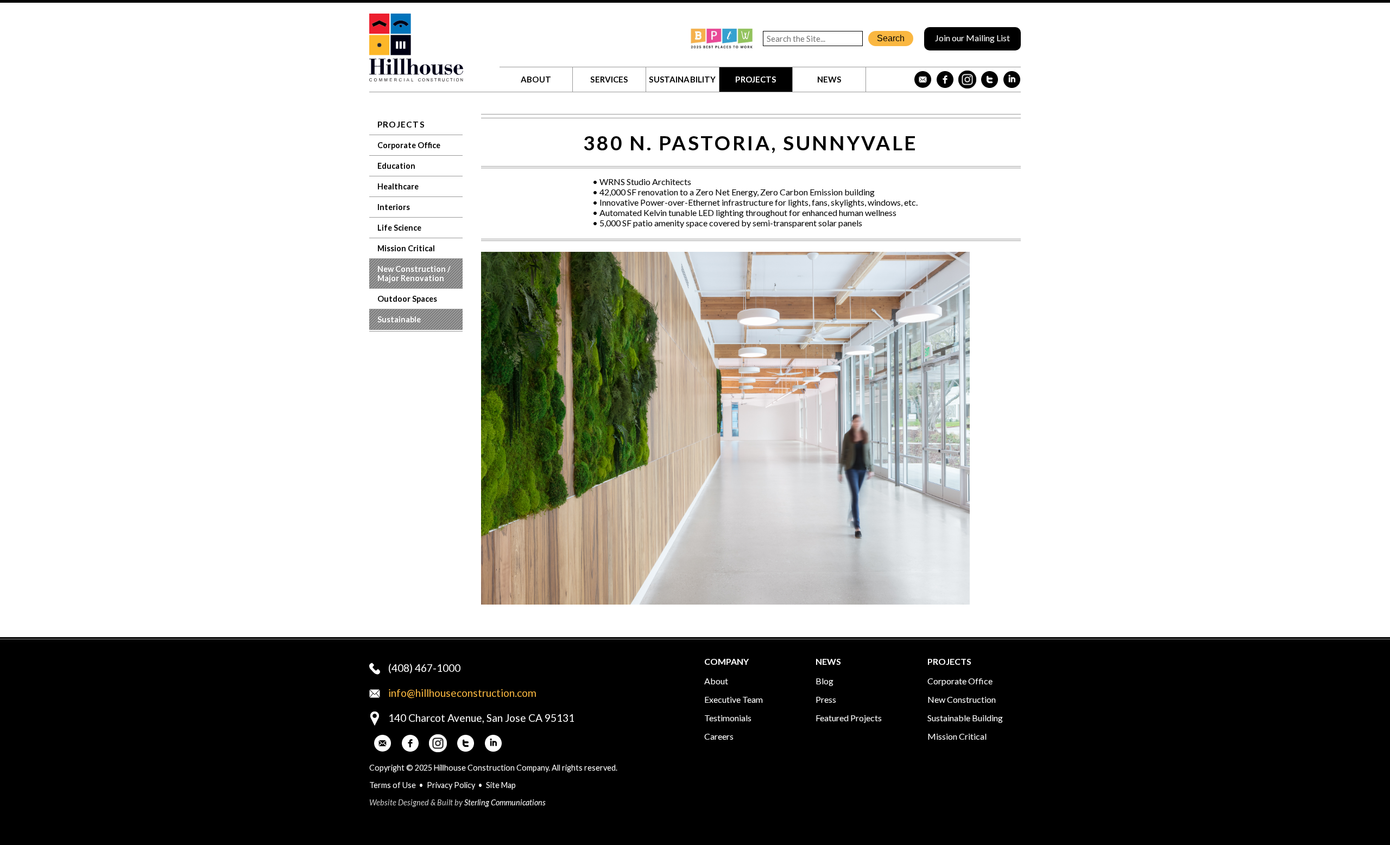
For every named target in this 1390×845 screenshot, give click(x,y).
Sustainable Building (965, 718)
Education (396, 165)
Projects (755, 79)
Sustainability (682, 79)
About (536, 79)
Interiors (393, 207)
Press (826, 699)
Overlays (1005, 267)
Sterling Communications (505, 802)
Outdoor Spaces (407, 298)
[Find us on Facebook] (945, 79)
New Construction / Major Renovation (414, 273)
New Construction (961, 699)
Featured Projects (849, 718)
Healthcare (398, 186)
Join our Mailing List (972, 38)
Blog (824, 681)
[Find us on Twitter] (990, 79)
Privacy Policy (451, 785)
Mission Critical (406, 248)
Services (609, 79)
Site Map (501, 785)
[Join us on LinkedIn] (1012, 79)
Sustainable (399, 319)
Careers (719, 736)
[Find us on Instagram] (967, 79)
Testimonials (727, 718)
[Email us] (923, 79)
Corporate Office (408, 145)
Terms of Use (392, 785)
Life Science (399, 227)
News (829, 79)
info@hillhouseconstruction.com (462, 693)
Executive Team (733, 699)
